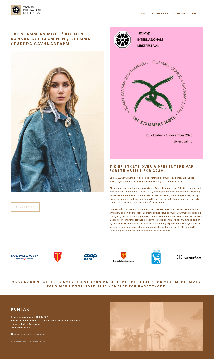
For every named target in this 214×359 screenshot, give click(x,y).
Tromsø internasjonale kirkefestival (27, 342)
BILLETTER (25, 207)
